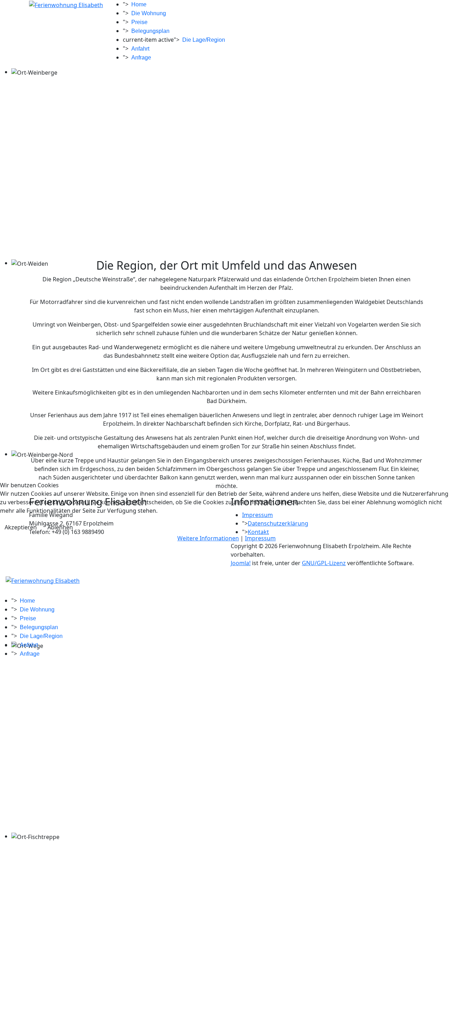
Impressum (260, 538)
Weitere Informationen (208, 538)
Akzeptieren (21, 527)
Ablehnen (60, 527)
